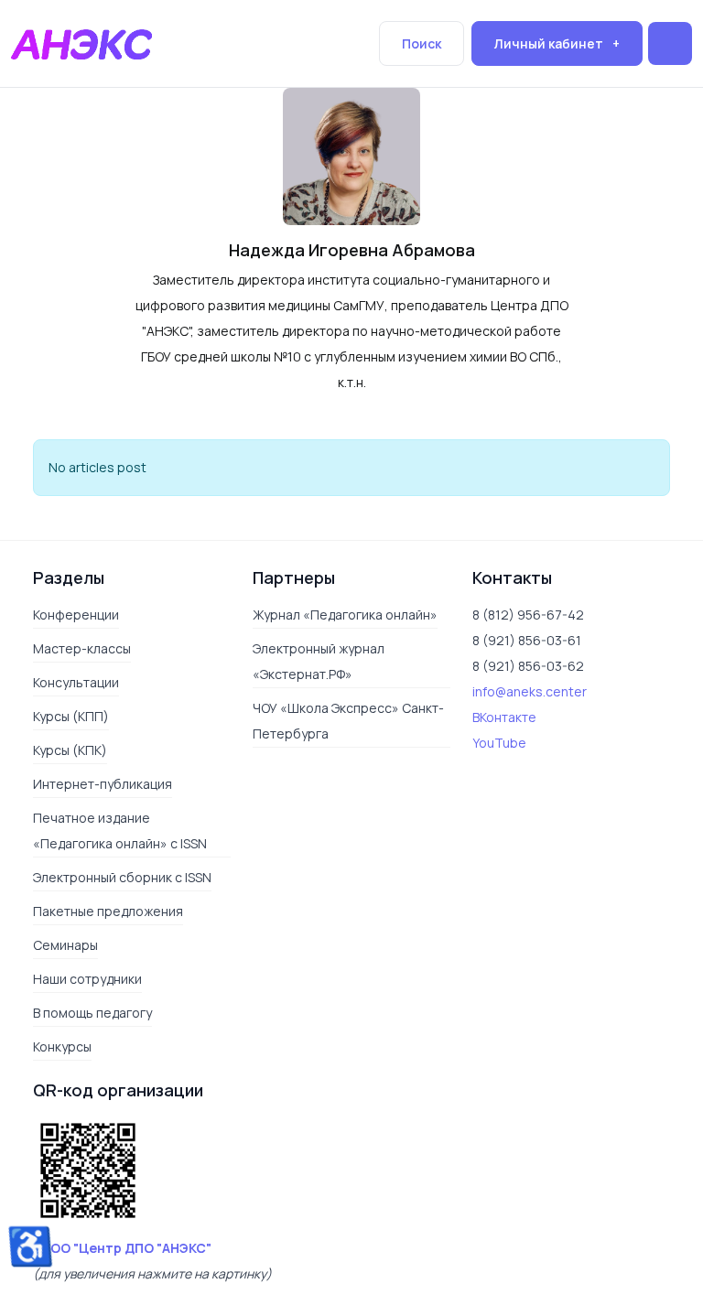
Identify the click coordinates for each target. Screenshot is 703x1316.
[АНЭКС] (81, 42)
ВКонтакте (504, 717)
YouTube (499, 742)
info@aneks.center (529, 691)
